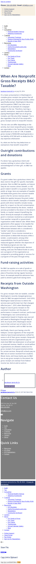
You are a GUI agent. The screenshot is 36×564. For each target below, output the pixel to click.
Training (7, 35)
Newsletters (12, 49)
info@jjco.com (27, 5)
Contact (6, 68)
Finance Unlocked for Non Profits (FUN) (21, 39)
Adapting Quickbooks (15, 33)
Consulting (7, 30)
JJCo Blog (7, 450)
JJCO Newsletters (9, 452)
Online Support (9, 9)
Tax (5, 28)
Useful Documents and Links (17, 47)
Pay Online (7, 13)
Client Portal (8, 11)
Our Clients (11, 60)
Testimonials (12, 62)
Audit (6, 26)
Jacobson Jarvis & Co (7, 91)
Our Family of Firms (14, 56)
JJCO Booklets (12, 45)
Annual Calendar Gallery (15, 64)
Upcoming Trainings (14, 37)
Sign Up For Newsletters (12, 15)
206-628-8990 (11, 5)
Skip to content (6, 2)
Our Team (11, 58)
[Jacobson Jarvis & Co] (8, 23)
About (6, 54)
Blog (9, 66)
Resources (7, 43)
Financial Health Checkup (16, 32)
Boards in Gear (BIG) (14, 41)
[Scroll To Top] (18, 542)
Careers (6, 52)
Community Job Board (15, 51)
